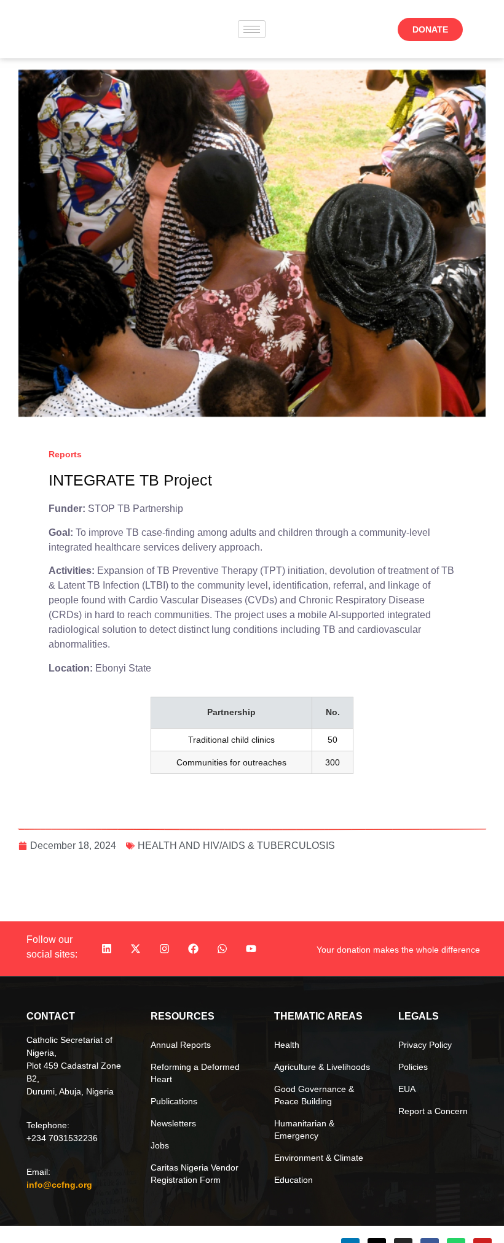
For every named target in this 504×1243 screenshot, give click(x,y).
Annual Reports (181, 1045)
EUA (406, 1089)
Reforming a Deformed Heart (195, 1073)
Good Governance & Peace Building (314, 1095)
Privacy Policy (425, 1045)
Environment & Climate (318, 1158)
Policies (413, 1067)
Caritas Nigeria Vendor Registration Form (194, 1174)
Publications (174, 1101)
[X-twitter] (135, 949)
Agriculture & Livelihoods (322, 1067)
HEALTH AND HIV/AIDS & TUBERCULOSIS (236, 845)
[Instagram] (164, 949)
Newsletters (173, 1123)
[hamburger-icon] (252, 29)
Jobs (160, 1145)
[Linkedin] (106, 949)
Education (293, 1180)
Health (286, 1045)
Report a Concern (433, 1111)
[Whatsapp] (222, 949)
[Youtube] (251, 949)
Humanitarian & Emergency (304, 1129)
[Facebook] (193, 949)
